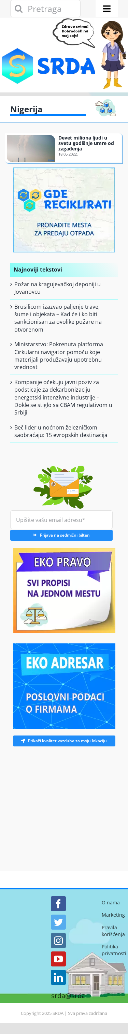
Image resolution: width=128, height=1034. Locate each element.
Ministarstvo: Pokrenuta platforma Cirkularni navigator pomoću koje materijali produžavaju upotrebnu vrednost (58, 355)
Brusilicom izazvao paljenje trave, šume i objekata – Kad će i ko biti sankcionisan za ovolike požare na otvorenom (58, 318)
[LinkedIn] (58, 977)
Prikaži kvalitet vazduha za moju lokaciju (67, 741)
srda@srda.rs (72, 996)
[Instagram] (58, 940)
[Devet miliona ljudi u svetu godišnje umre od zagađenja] (31, 148)
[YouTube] (58, 958)
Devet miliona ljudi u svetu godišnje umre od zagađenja (86, 143)
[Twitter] (58, 922)
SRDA (58, 1013)
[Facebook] (58, 903)
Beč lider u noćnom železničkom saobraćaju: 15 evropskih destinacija (61, 431)
